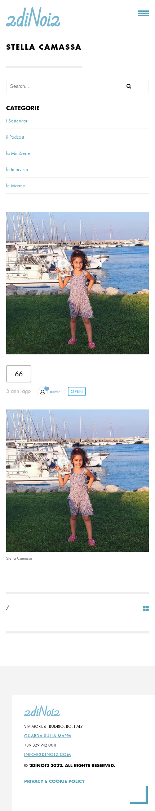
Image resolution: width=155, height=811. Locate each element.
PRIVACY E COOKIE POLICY (54, 781)
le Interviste (17, 169)
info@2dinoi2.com (47, 754)
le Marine (15, 185)
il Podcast (15, 137)
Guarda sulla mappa (47, 736)
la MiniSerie (18, 153)
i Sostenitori (17, 120)
